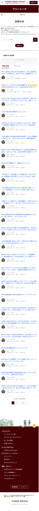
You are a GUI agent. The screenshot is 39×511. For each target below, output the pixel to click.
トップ (4, 14)
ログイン (33, 2)
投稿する (19, 45)
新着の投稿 (5, 66)
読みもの (7, 459)
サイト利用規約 (9, 472)
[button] (19, 59)
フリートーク (13, 14)
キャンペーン (8, 456)
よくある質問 (8, 440)
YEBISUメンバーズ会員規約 (13, 469)
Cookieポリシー (9, 478)
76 (22, 403)
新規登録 (15, 487)
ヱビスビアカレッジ (10, 462)
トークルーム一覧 (10, 434)
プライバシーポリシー (11, 475)
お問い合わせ (8, 443)
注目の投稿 (16, 66)
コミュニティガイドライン (12, 437)
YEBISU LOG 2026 (10, 450)
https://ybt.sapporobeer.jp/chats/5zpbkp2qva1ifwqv (18, 34)
